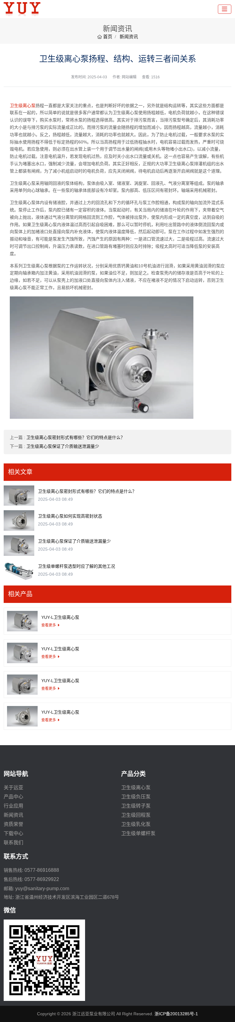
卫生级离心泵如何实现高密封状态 (70, 516)
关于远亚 (13, 787)
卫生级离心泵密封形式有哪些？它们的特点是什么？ (75, 437)
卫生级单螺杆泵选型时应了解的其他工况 (76, 566)
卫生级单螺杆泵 (138, 833)
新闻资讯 (13, 815)
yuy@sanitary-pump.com (42, 888)
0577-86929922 (41, 879)
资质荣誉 (13, 824)
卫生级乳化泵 (136, 824)
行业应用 (13, 805)
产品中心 (13, 796)
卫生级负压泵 (136, 796)
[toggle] (224, 9)
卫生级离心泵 (22, 105)
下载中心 (13, 833)
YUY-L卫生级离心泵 (60, 617)
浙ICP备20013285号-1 (176, 1013)
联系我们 (13, 842)
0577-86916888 (41, 870)
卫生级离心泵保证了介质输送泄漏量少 (62, 446)
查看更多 (48, 625)
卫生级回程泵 (136, 815)
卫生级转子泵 (136, 805)
